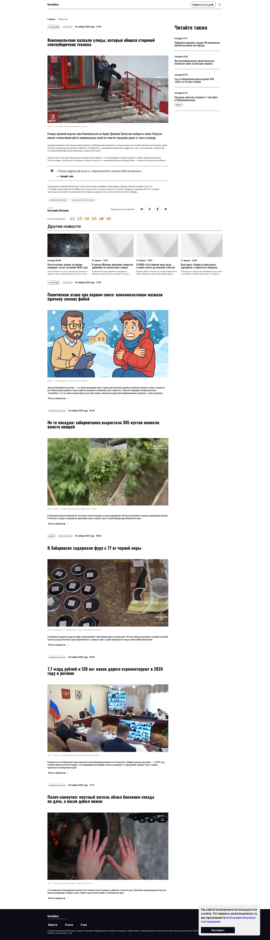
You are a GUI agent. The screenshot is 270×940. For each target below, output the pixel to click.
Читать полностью (56, 398)
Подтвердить (218, 930)
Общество (63, 19)
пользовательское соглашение (228, 919)
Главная (51, 19)
